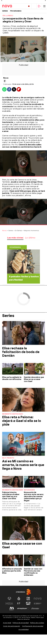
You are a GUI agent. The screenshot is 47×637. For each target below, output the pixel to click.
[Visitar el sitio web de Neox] (28, 598)
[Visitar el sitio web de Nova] (37, 598)
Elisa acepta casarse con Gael (22, 545)
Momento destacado (12, 414)
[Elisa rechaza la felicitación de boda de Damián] (23, 333)
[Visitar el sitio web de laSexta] (19, 598)
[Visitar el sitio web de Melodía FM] (12, 608)
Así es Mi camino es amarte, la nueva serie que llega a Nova (23, 464)
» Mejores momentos (31, 230)
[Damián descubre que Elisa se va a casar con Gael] (34, 369)
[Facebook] (4, 81)
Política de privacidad (21, 623)
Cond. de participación (11, 626)
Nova (4, 230)
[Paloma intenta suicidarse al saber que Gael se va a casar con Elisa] (12, 482)
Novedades (29, 490)
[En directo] (28, 6)
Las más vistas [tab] (15, 237)
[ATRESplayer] (39, 6)
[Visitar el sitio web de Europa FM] (37, 603)
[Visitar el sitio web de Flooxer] (35, 608)
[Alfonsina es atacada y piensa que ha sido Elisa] (12, 561)
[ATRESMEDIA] (23, 592)
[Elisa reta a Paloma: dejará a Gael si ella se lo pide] (23, 400)
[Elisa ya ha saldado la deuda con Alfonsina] (12, 369)
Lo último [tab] (30, 237)
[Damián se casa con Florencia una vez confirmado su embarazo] (34, 561)
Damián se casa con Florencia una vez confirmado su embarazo (33, 572)
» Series (10, 230)
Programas (15, 11)
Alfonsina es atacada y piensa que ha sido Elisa (12, 571)
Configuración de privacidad (32, 626)
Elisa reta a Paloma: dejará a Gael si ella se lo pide (21, 420)
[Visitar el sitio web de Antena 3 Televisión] (9, 598)
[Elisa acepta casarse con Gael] (23, 528)
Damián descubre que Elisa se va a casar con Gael (34, 379)
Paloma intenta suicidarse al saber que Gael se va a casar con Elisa (10, 495)
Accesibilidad (23, 629)
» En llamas (18, 230)
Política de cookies (37, 623)
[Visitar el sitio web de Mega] (9, 603)
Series (5, 11)
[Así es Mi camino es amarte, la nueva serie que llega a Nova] (23, 444)
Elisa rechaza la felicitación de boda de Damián (20, 351)
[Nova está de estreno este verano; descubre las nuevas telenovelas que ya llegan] (34, 482)
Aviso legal (7, 623)
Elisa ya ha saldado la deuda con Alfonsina (11, 378)
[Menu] (44, 6)
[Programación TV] (34, 6)
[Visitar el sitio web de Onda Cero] (28, 603)
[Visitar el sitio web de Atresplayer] (23, 608)
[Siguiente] (45, 0)
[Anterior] (1, 0)
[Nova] (11, 6)
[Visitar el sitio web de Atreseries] (19, 603)
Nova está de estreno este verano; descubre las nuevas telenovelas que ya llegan (34, 496)
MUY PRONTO (8, 458)
